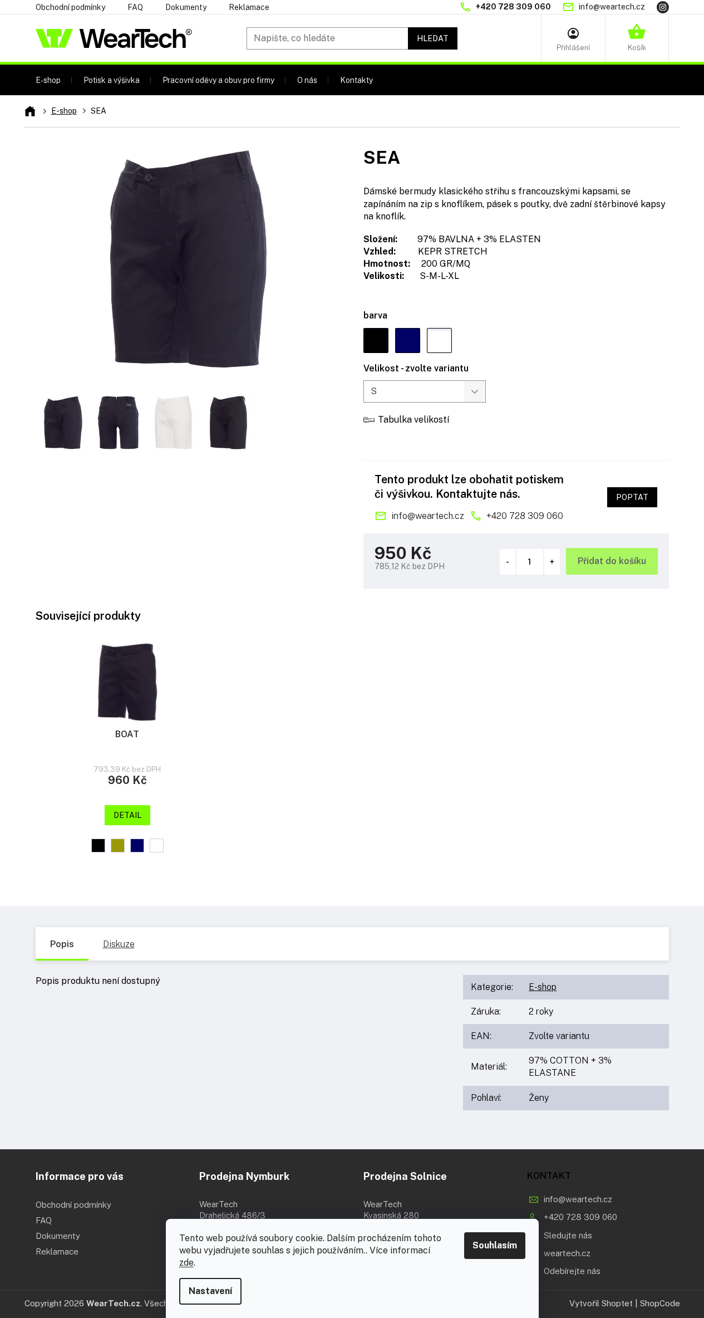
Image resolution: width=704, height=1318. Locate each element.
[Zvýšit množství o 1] (552, 561)
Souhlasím (494, 1245)
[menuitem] (48, 80)
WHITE (157, 845)
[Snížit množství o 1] (507, 561)
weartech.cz (567, 1253)
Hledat (433, 38)
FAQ (135, 7)
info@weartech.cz (427, 516)
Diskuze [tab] (119, 944)
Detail (127, 815)
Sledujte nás (568, 1235)
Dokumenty (185, 7)
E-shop (543, 987)
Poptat (632, 497)
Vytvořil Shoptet (601, 1303)
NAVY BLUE (137, 845)
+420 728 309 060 (524, 516)
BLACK (98, 845)
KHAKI (118, 845)
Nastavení (210, 1291)
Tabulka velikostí (413, 419)
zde (186, 1262)
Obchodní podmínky (70, 7)
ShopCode (660, 1303)
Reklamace (249, 7)
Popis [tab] (62, 944)
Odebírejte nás (572, 1271)
